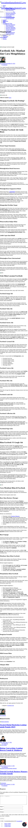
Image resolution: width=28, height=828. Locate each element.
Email (2, 809)
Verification (5, 36)
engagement (12, 191)
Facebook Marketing (10, 27)
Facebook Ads (10, 705)
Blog (4, 22)
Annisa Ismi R (3, 784)
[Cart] (1, 28)
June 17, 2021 (8, 742)
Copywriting (8, 31)
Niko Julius (2, 742)
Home (4, 20)
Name (2, 806)
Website (2, 812)
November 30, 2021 (10, 63)
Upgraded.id (19, 821)
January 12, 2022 (11, 784)
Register (5, 39)
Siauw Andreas (3, 765)
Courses (5, 35)
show (10, 97)
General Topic (9, 23)
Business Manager (15, 516)
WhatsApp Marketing (11, 28)
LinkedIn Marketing (10, 32)
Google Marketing (10, 33)
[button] (24, 824)
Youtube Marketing (10, 30)
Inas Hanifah (3, 63)
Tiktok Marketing (10, 26)
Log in (4, 37)
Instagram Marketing (10, 24)
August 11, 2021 (11, 765)
